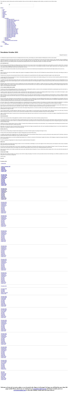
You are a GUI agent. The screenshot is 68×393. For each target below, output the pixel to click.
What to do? (5, 14)
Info (3, 10)
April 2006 (3, 327)
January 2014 (3, 241)
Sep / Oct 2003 (3, 362)
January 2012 (3, 269)
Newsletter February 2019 (11, 21)
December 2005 (4, 333)
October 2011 (3, 274)
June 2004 (3, 352)
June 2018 (3, 180)
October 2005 (3, 335)
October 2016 (3, 204)
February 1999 (3, 378)
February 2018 (4, 184)
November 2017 (4, 189)
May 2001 (3, 371)
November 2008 (4, 297)
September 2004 (4, 349)
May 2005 (3, 340)
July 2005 (3, 338)
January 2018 (3, 185)
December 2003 (4, 360)
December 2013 (4, 245)
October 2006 (3, 322)
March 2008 (3, 304)
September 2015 (4, 218)
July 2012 (3, 264)
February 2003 (3, 368)
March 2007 (3, 315)
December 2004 (4, 346)
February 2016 (3, 211)
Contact (4, 42)
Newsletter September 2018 (11, 27)
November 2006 (4, 321)
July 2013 (3, 250)
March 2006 (3, 328)
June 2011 (3, 278)
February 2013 (3, 255)
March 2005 (3, 342)
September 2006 (4, 323)
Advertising (7, 44)
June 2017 (3, 194)
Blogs (4, 17)
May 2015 (3, 222)
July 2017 (3, 193)
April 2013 (3, 253)
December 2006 (4, 320)
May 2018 (3, 181)
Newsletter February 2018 (11, 34)
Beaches (4, 13)
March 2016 (3, 210)
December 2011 (4, 272)
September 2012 (4, 262)
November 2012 (4, 260)
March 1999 (3, 377)
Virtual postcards (7, 39)
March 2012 (3, 267)
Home (4, 9)
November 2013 (4, 246)
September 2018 (4, 177)
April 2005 (3, 341)
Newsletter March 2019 (11, 23)
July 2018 (3, 179)
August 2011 (3, 276)
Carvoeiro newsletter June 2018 (12, 30)
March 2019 (3, 169)
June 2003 (3, 365)
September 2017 (4, 191)
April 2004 (3, 354)
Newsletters (7, 18)
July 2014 (3, 235)
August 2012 (3, 263)
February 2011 (3, 282)
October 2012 (3, 261)
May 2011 (3, 279)
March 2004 (3, 355)
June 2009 (3, 290)
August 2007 (3, 311)
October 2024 (3, 163)
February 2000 (3, 373)
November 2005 (4, 334)
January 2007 (3, 317)
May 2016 (3, 208)
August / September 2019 (5, 166)
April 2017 (3, 196)
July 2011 (2, 277)
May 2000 (3, 372)
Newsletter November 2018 (11, 25)
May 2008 (3, 302)
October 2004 (3, 348)
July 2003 (3, 364)
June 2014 (3, 236)
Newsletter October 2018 (11, 26)
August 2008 (3, 299)
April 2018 (3, 182)
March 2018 (3, 183)
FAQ (3, 41)
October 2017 (3, 190)
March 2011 (3, 281)
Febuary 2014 (3, 240)
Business (4, 12)
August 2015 (3, 219)
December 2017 (4, 188)
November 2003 (4, 361)
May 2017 (3, 195)
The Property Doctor (8, 37)
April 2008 (3, 303)
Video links (6, 38)
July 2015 (3, 220)
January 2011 (3, 283)
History (4, 16)
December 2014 (4, 230)
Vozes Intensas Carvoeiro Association (11, 40)
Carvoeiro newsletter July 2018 (12, 29)
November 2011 (4, 273)
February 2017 (4, 198)
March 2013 (3, 254)
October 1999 (3, 374)
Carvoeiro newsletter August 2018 (12, 28)
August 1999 (3, 375)
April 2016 (3, 209)
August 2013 (3, 249)
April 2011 (3, 280)
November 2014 (4, 231)
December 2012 (4, 259)
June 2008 (3, 301)
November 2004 (4, 347)
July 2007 (3, 312)
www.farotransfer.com (20, 390)
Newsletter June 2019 (10, 22)
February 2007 (3, 316)
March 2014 (3, 239)
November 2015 (4, 216)
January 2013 (3, 256)
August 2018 (3, 178)
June (2, 339)
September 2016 (4, 205)
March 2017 (3, 197)
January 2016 (3, 212)
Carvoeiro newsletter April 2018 (12, 32)
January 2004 (3, 357)
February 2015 (3, 225)
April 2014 (3, 238)
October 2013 (3, 247)
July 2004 (3, 351)
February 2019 (4, 170)
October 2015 (3, 217)
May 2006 (3, 326)
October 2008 (3, 298)
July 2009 (3, 289)
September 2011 (4, 275)
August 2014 (3, 234)
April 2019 (3, 168)
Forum (4, 15)
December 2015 (4, 215)
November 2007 (4, 309)
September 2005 (4, 336)
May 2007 (3, 313)
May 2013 (3, 252)
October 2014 (3, 232)
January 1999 (3, 379)
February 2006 (3, 329)
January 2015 (3, 226)
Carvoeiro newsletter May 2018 (12, 31)
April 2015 (3, 223)
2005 (4, 339)
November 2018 (4, 175)
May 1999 (3, 376)
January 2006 (3, 330)
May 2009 (3, 291)
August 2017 (3, 192)
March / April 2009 (4, 292)
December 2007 (4, 308)
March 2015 (3, 224)
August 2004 (3, 350)
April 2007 (3, 314)
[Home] (1, 7)
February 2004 (3, 356)
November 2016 (4, 203)
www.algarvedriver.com (39, 388)
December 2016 (4, 202)
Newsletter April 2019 (10, 19)
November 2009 (4, 288)
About (6, 43)
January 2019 (3, 171)
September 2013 (4, 248)
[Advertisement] (46, 5)
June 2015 (3, 221)
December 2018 (4, 174)
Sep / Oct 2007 (3, 310)
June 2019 (3, 167)
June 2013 (3, 251)
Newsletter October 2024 (11, 35)
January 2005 (3, 344)
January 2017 (3, 199)
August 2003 (3, 363)
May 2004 (3, 353)
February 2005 (3, 343)
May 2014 (3, 237)
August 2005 (3, 337)
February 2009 (3, 293)
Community (5, 11)
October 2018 (3, 176)
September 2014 (4, 233)
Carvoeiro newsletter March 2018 (12, 33)
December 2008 (4, 296)
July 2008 (3, 300)
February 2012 (3, 268)
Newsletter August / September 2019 (13, 20)
